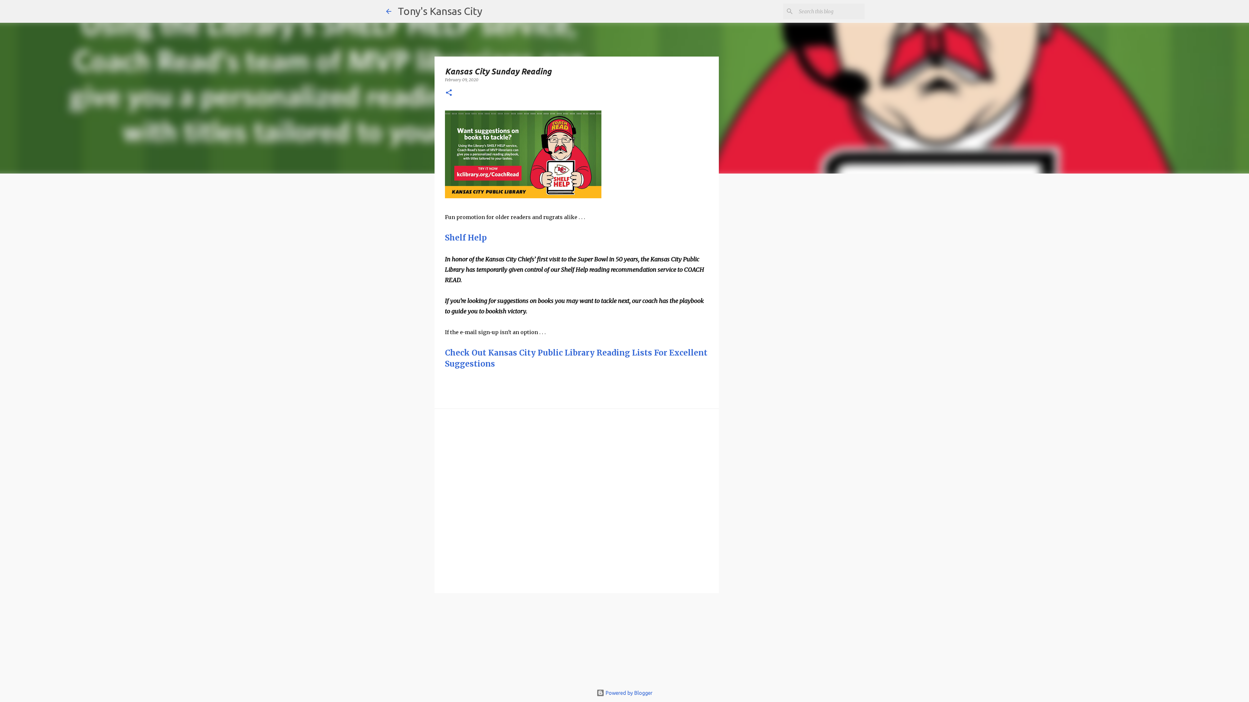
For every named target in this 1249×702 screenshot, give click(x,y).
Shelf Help (466, 238)
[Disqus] (576, 500)
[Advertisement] (771, 290)
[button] (449, 93)
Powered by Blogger (628, 693)
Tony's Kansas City (440, 11)
